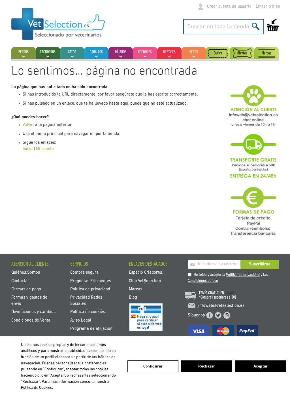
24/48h (229, 293)
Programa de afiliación (91, 329)
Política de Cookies (36, 388)
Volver (28, 125)
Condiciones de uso (203, 281)
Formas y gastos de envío (29, 300)
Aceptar (260, 366)
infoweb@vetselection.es (221, 306)
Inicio (28, 149)
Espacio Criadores (145, 273)
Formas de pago (26, 289)
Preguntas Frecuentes (90, 281)
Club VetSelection (145, 281)
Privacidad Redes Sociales (86, 300)
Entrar (261, 7)
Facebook (209, 315)
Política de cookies (87, 312)
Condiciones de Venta (30, 320)
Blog (133, 297)
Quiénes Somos (25, 273)
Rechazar (206, 366)
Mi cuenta (45, 149)
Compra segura (84, 273)
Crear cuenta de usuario (229, 7)
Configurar (153, 366)
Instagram (226, 315)
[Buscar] (255, 26)
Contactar (20, 281)
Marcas (135, 289)
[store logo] (58, 24)
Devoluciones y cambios (33, 312)
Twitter (218, 315)
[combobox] (223, 26)
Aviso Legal (80, 320)
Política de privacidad (243, 275)
